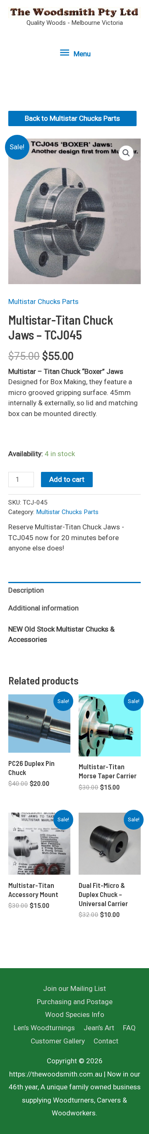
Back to (72, 118)
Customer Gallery (58, 1041)
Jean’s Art (99, 1028)
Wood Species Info (74, 1014)
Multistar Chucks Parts (43, 301)
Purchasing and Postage (75, 1002)
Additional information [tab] (43, 608)
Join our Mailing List (74, 988)
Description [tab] (26, 590)
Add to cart (66, 479)
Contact (106, 1041)
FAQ (129, 1028)
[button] (126, 153)
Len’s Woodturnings (44, 1028)
